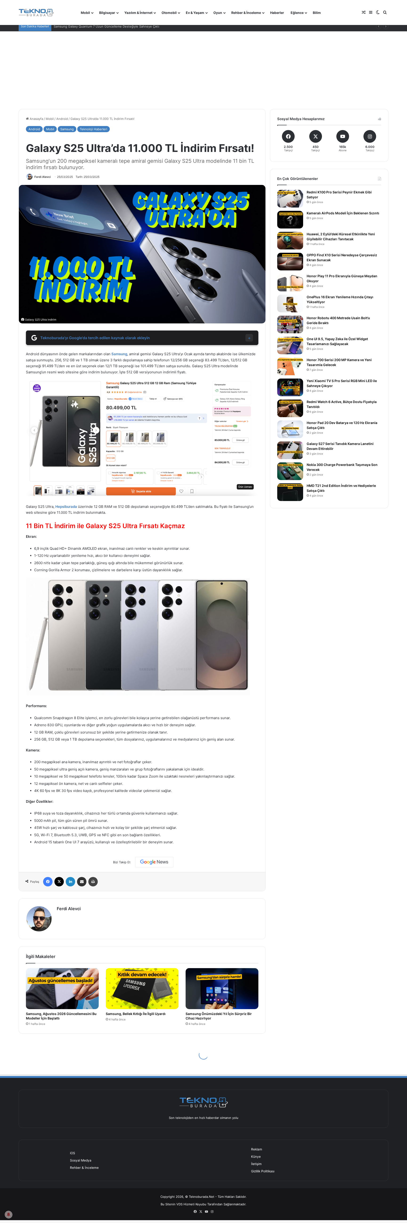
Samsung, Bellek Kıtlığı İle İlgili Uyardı (136, 1014)
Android (62, 119)
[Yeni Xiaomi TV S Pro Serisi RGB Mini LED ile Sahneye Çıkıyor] (290, 387)
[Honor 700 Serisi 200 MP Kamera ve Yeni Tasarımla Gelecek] (290, 366)
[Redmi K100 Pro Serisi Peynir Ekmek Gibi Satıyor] (290, 199)
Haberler (277, 13)
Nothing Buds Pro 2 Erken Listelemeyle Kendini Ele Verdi (95, 26)
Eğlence (297, 13)
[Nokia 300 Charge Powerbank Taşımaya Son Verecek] (290, 471)
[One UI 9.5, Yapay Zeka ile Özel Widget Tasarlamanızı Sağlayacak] (290, 345)
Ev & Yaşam (195, 13)
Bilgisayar (107, 13)
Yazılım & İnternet (138, 13)
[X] (59, 881)
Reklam (256, 1149)
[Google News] (154, 862)
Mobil (85, 13)
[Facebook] (48, 881)
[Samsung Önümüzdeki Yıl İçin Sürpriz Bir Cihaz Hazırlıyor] (222, 988)
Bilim (317, 13)
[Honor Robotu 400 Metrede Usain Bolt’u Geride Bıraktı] (290, 324)
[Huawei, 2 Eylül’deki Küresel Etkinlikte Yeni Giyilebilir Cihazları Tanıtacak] (290, 240)
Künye (256, 1156)
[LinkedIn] (70, 881)
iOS (72, 1153)
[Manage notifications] (8, 1214)
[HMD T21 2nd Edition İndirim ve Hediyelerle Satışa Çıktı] (290, 492)
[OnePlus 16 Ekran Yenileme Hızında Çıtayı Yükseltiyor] (290, 303)
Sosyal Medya (80, 1160)
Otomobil (169, 13)
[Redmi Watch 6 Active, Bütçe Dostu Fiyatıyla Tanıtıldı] (290, 408)
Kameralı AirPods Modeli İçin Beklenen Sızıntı (343, 213)
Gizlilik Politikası (262, 1171)
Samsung (67, 129)
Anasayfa (36, 119)
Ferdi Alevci (42, 177)
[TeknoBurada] (36, 12)
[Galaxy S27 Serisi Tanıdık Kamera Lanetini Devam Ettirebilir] (290, 450)
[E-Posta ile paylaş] (81, 881)
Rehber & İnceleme (246, 13)
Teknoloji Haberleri (93, 129)
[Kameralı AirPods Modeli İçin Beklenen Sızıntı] (290, 219)
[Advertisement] (203, 67)
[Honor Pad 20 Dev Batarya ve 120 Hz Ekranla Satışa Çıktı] (290, 429)
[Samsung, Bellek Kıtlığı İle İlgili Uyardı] (142, 988)
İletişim (256, 1164)
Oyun (217, 13)
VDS (179, 1204)
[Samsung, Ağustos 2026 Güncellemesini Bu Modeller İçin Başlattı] (62, 988)
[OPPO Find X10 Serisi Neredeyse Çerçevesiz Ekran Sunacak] (290, 261)
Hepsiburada (66, 506)
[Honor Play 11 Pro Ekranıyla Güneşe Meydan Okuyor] (290, 282)
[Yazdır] (93, 881)
